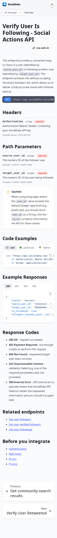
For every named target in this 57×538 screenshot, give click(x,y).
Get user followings (20, 429)
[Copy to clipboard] (50, 255)
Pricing (13, 464)
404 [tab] (25, 286)
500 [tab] (34, 286)
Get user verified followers (25, 424)
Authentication (18, 449)
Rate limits (15, 454)
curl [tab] (12, 247)
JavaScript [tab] (29, 247)
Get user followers (20, 419)
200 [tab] (8, 286)
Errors (12, 459)
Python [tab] (47, 247)
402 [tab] (17, 286)
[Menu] (51, 4)
